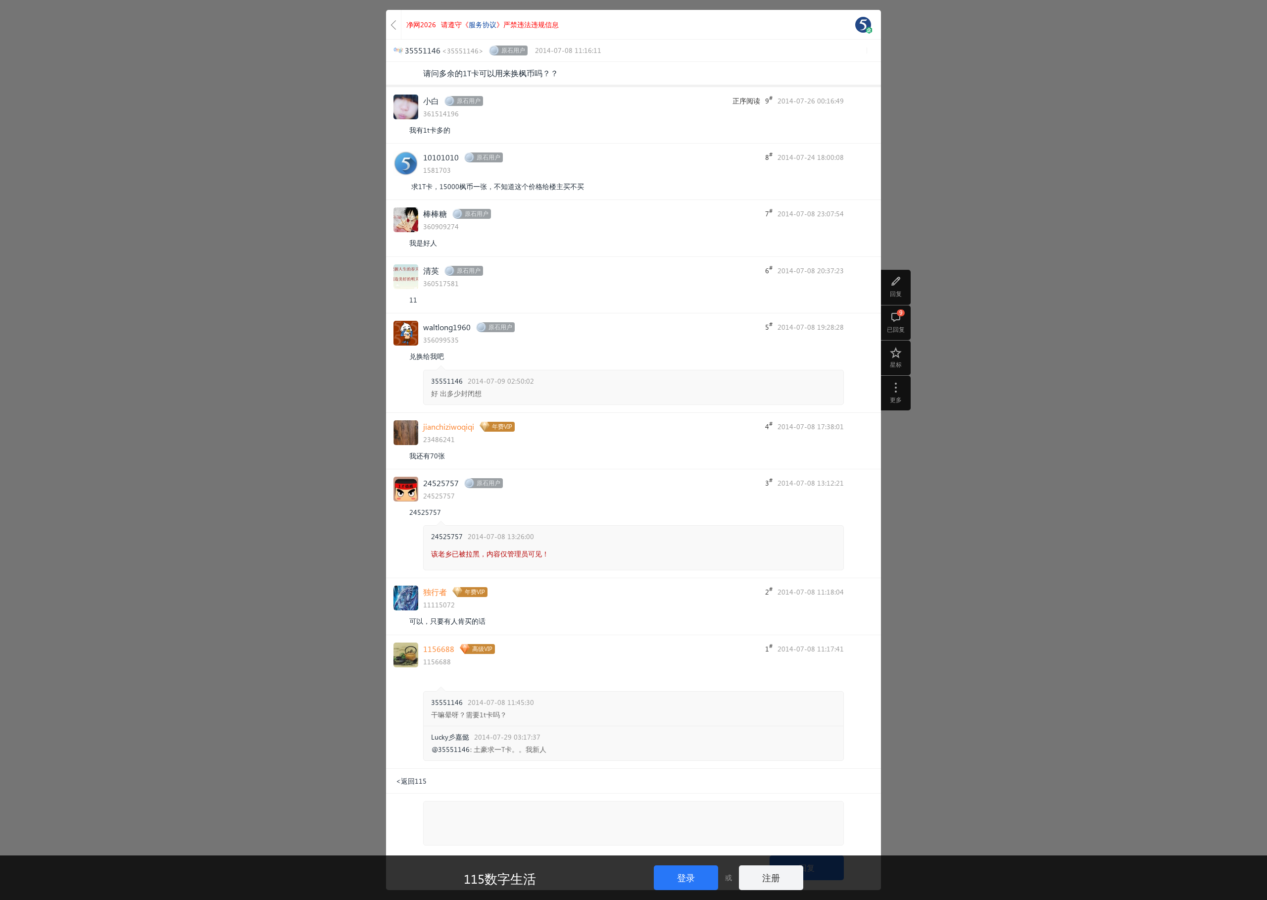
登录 (686, 877)
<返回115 (411, 781)
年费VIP (502, 426)
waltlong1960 (447, 327)
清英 (431, 270)
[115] (863, 25)
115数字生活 (500, 878)
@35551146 (451, 749)
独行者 (435, 592)
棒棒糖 (435, 213)
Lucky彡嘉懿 (450, 737)
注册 (771, 877)
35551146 (447, 381)
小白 (431, 101)
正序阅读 (746, 100)
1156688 (438, 649)
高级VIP (482, 648)
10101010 (441, 157)
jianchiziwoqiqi (448, 426)
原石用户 (513, 50)
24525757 (441, 483)
